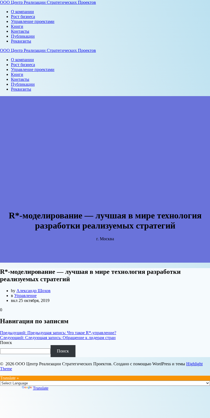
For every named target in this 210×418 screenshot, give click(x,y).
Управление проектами (32, 21)
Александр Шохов (33, 290)
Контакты (20, 31)
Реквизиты (21, 41)
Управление (25, 295)
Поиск (6, 342)
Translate (40, 388)
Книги (17, 26)
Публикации (23, 36)
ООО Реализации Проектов (48, 2)
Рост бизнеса (23, 16)
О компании (22, 11)
